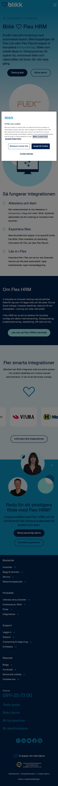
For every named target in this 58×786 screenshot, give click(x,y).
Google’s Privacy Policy (13, 139)
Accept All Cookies (40, 146)
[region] (29, 136)
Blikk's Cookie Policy (40, 136)
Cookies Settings (26, 154)
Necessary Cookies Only (19, 146)
